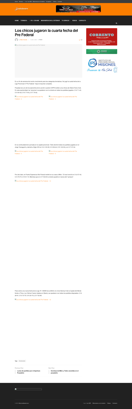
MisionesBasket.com (24, 403)
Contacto (60, 1)
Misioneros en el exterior (39, 1)
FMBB (40, 39)
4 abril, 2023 (33, 39)
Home (16, 1)
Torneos (21, 1)
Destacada (22, 361)
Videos (54, 1)
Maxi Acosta (23, 39)
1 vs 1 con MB (28, 1)
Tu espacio (48, 1)
